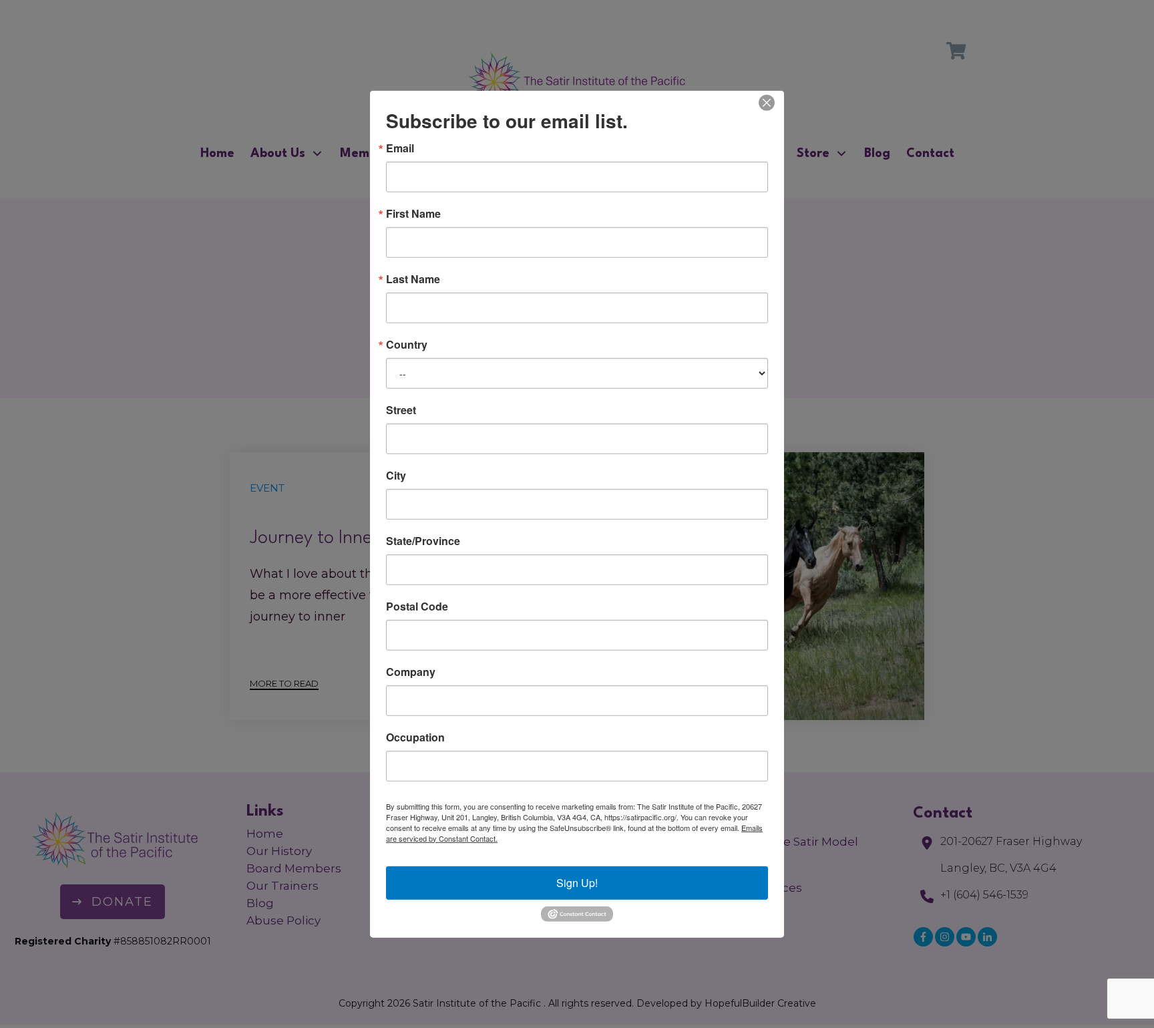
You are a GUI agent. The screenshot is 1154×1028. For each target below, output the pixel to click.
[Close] (766, 102)
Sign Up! (577, 882)
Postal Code (417, 606)
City (396, 475)
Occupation (415, 736)
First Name (413, 213)
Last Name (413, 278)
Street (401, 409)
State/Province (423, 540)
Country (406, 344)
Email (400, 147)
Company (410, 671)
